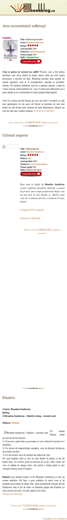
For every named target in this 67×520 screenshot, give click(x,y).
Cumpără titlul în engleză (32, 209)
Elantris (8, 397)
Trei (29, 158)
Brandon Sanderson (35, 42)
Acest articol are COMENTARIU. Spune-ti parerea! (33, 122)
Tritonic (15, 422)
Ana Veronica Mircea (38, 164)
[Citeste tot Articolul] (44, 110)
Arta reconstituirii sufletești (24, 25)
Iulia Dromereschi (37, 51)
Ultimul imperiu (15, 135)
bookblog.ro (33, 8)
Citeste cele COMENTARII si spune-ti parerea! (33, 505)
